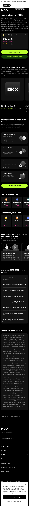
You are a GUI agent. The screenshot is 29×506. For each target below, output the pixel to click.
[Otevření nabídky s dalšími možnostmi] (27, 10)
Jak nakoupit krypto (12, 416)
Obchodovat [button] (5, 471)
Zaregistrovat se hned (15, 185)
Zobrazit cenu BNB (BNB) (14, 56)
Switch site (7, 5)
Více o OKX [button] (5, 446)
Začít (4, 154)
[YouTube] (2, 481)
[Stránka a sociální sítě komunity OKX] (19, 481)
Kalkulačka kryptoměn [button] (8, 467)
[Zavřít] (25, 484)
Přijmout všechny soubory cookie (14, 497)
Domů (2, 416)
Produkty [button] (4, 450)
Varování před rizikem (18, 369)
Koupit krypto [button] (5, 463)
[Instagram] (7, 481)
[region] (14, 494)
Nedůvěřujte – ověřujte (9, 141)
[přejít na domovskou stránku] (4, 9)
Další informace (7, 180)
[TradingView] (16, 481)
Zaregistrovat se (19, 9)
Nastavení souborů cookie (14, 501)
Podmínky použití (7, 369)
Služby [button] (3, 455)
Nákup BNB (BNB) (14, 52)
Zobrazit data (6, 167)
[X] (5, 481)
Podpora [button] (4, 459)
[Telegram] (10, 481)
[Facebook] (13, 481)
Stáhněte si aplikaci (6, 108)
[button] (12, 10)
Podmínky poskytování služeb (17, 374)
